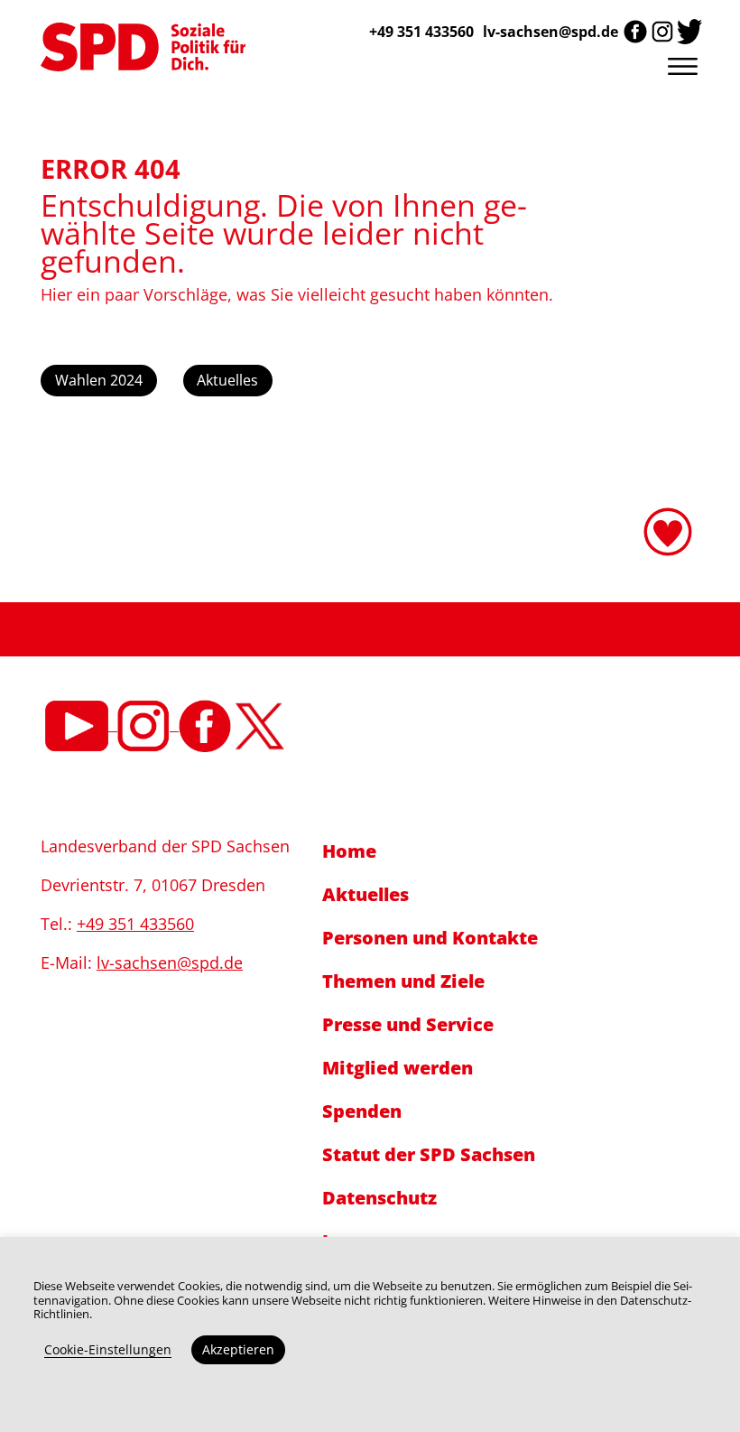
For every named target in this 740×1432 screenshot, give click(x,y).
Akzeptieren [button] (238, 1349)
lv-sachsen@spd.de (550, 32)
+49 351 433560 (135, 924)
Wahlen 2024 (99, 380)
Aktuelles (227, 380)
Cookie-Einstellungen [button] (107, 1349)
